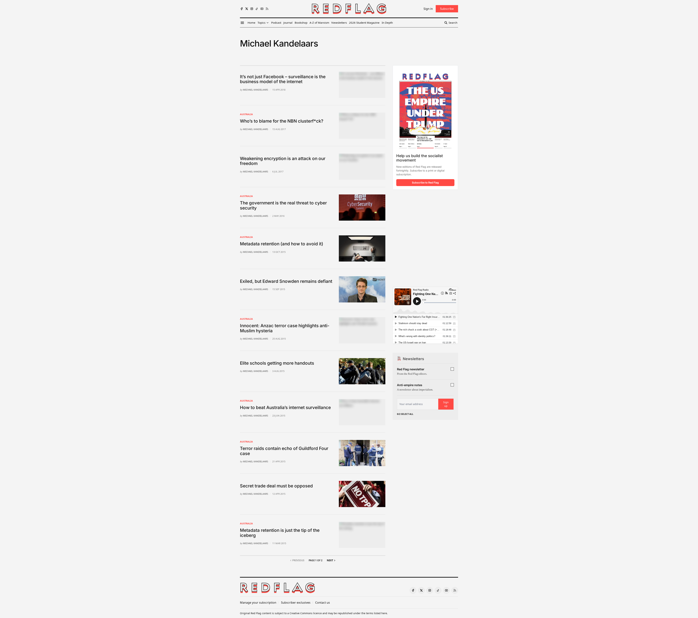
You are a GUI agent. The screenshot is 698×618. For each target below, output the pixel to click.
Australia (246, 114)
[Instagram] (251, 8)
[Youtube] (262, 8)
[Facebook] (241, 8)
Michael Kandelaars (255, 89)
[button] (261, 22)
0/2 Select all (405, 414)
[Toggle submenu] (267, 22)
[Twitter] (246, 8)
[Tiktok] (256, 8)
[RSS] (267, 8)
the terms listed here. (374, 613)
